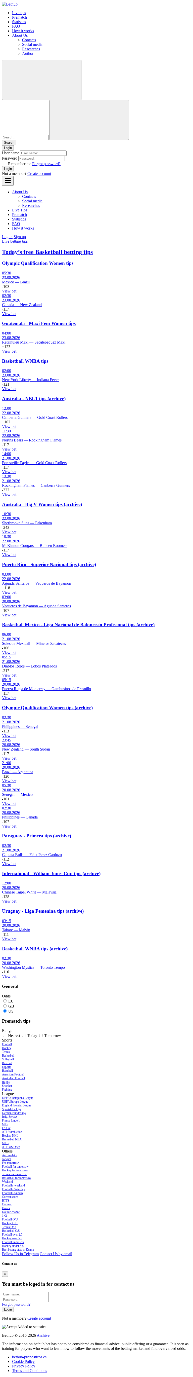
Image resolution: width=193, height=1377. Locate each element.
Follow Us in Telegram (20, 1254)
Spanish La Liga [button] (11, 1109)
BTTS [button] (5, 1200)
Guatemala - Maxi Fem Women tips (39, 323)
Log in (7, 237)
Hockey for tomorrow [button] (15, 1170)
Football (7, 1044)
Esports (6, 1067)
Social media (32, 44)
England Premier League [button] (16, 1105)
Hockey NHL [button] (10, 1135)
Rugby (6, 1082)
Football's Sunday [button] (12, 1193)
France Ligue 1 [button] (11, 1120)
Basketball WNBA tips (25, 361)
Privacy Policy (23, 1366)
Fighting (7, 1089)
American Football (13, 1074)
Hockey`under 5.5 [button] (13, 1246)
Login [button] (8, 148)
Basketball (8, 1055)
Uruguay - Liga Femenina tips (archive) (43, 911)
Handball (7, 1070)
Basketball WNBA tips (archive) (35, 948)
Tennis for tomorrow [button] (14, 1174)
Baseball (7, 1063)
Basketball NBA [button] (12, 1139)
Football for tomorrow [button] (15, 1166)
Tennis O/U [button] (9, 1227)
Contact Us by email (56, 1254)
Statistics (19, 22)
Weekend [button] (7, 1181)
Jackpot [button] (6, 1159)
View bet (9, 291)
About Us (20, 35)
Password (9, 158)
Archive (43, 1335)
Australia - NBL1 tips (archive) (34, 398)
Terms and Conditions (29, 1370)
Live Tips (19, 210)
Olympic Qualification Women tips (37, 263)
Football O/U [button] (10, 1219)
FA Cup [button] (6, 1128)
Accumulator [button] (9, 1155)
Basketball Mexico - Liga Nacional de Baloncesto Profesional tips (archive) (78, 624)
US (11, 1011)
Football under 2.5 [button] (13, 1242)
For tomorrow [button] (10, 1163)
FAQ (16, 26)
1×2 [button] (4, 1215)
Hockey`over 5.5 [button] (12, 1238)
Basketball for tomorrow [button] (16, 1178)
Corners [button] (7, 1204)
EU (11, 1001)
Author (27, 53)
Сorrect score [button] (10, 1197)
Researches (31, 49)
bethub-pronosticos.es (29, 1357)
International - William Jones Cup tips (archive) (51, 873)
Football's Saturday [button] (13, 1189)
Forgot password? (46, 164)
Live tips (19, 13)
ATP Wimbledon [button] (12, 1132)
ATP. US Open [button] (11, 1147)
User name (10, 153)
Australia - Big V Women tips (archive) (42, 504)
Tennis (6, 1052)
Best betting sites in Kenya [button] (18, 1249)
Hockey (6, 1048)
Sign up (20, 237)
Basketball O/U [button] (11, 1231)
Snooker (7, 1086)
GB (11, 1006)
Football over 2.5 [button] (12, 1234)
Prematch (19, 17)
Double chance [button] (11, 1212)
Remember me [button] (19, 164)
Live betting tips (15, 241)
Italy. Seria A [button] (9, 1117)
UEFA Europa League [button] (15, 1101)
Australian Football (13, 1078)
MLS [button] (5, 1124)
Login (8, 169)
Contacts (29, 40)
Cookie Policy (23, 1361)
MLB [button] (5, 1143)
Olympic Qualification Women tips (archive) (47, 707)
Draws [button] (6, 1208)
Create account (39, 173)
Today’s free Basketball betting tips (47, 252)
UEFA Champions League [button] (17, 1098)
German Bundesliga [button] (14, 1113)
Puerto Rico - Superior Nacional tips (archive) (49, 564)
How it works (23, 31)
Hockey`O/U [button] (10, 1223)
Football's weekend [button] (13, 1185)
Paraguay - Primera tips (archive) (36, 835)
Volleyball (8, 1059)
